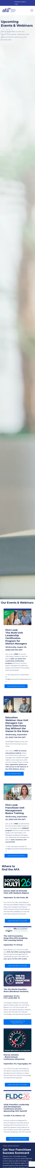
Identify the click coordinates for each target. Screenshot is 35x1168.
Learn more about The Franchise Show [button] (17, 1022)
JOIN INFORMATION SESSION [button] (16, 686)
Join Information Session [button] (16, 855)
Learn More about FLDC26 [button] (17, 1139)
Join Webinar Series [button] (14, 773)
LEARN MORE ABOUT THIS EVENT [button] (17, 965)
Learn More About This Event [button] (17, 921)
